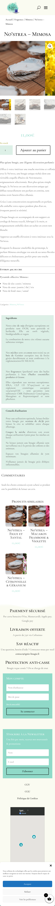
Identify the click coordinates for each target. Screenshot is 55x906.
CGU (27, 791)
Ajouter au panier (33, 150)
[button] (50, 865)
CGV (27, 784)
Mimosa (29, 19)
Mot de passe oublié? (13, 704)
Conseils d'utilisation (16, 410)
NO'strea (20, 304)
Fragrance (18, 19)
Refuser (27, 891)
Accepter (27, 884)
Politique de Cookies (27, 798)
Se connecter (28, 711)
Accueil (9, 19)
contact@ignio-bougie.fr (27, 653)
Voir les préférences (27, 899)
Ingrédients (11, 318)
